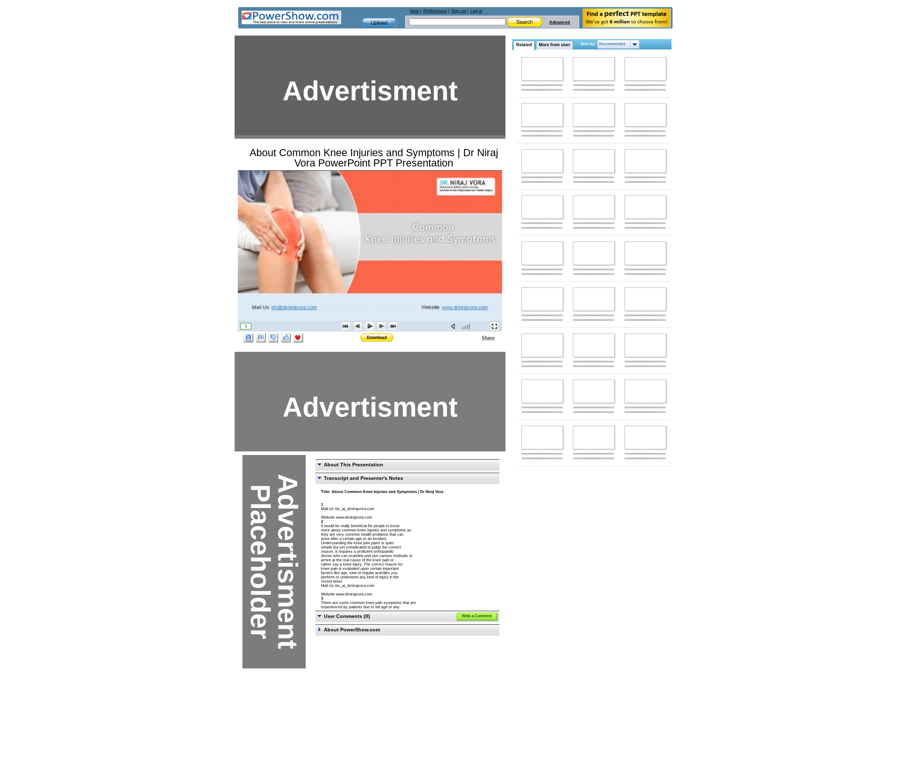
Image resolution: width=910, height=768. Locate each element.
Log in (476, 11)
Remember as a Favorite (298, 338)
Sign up (458, 11)
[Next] (381, 326)
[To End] (392, 326)
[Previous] (357, 326)
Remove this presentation (248, 338)
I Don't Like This (273, 338)
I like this (286, 338)
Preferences (435, 11)
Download (377, 337)
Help (414, 11)
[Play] (369, 326)
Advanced (559, 22)
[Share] (477, 337)
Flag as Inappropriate (261, 338)
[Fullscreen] (494, 326)
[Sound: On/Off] (454, 326)
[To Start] (346, 326)
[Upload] (379, 22)
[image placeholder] (542, 69)
